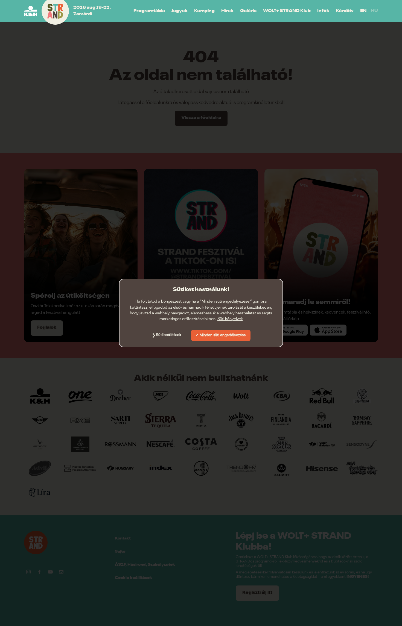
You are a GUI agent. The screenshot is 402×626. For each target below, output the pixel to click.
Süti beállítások (168, 335)
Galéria (248, 11)
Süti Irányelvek (230, 319)
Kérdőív (345, 11)
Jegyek (179, 11)
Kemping (204, 11)
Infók (323, 11)
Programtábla (149, 11)
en (363, 11)
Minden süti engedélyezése (223, 335)
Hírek (227, 11)
